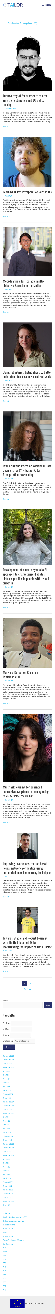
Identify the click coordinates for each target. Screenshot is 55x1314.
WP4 (4, 1271)
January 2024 (7, 1098)
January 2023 (7, 1140)
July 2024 (6, 1075)
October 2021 (7, 1198)
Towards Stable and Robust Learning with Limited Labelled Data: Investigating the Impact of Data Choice (27, 942)
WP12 (5, 1259)
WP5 (4, 1275)
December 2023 (8, 1102)
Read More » (7, 127)
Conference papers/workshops (13, 1221)
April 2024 (6, 1087)
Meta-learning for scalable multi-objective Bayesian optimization (23, 283)
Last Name (6, 1029)
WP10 (5, 1252)
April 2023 (6, 1129)
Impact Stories (8, 1229)
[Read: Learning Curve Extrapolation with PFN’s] (27, 162)
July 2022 (6, 1163)
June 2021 (6, 1205)
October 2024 (7, 1064)
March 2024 (7, 1090)
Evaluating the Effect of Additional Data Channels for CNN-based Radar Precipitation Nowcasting (27, 470)
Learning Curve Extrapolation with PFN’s (27, 191)
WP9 (4, 1290)
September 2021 (8, 1201)
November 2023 (8, 1106)
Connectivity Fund (9, 1225)
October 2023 (7, 1110)
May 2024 (6, 1083)
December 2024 (8, 1056)
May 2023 (6, 1125)
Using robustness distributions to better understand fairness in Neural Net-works (27, 374)
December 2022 (8, 1144)
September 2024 (8, 1067)
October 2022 (7, 1152)
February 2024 (8, 1094)
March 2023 (7, 1132)
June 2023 (6, 1121)
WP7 (4, 1282)
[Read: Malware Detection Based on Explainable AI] (27, 643)
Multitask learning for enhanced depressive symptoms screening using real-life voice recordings (26, 791)
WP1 (4, 1248)
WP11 (5, 1255)
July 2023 (6, 1117)
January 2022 (7, 1186)
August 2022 (7, 1159)
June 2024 (6, 1079)
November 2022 (8, 1148)
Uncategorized (8, 1244)
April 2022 (6, 1175)
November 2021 (8, 1194)
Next (27, 989)
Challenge (6, 1213)
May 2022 (6, 1171)
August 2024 (7, 1071)
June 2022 (6, 1167)
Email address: (8, 1041)
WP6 (4, 1278)
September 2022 (8, 1155)
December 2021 (8, 1190)
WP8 (4, 1286)
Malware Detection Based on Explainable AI (20, 674)
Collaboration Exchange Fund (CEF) (15, 1217)
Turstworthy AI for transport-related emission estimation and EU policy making (25, 100)
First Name (6, 1023)
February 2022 (8, 1182)
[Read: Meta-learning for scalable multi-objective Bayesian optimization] (27, 251)
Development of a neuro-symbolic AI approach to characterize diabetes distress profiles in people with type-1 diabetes (26, 576)
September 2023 (8, 1113)
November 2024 (8, 1060)
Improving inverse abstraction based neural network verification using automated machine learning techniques (27, 868)
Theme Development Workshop (13, 1240)
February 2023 (8, 1136)
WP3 (4, 1267)
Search (5, 1001)
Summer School (8, 1236)
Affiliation (6, 1035)
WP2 (4, 1263)
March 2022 (7, 1178)
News (5, 1233)
